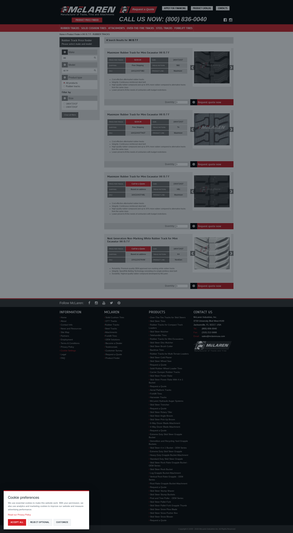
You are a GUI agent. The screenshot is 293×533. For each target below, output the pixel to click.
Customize (62, 522)
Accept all (17, 522)
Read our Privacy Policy (19, 514)
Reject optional (39, 522)
